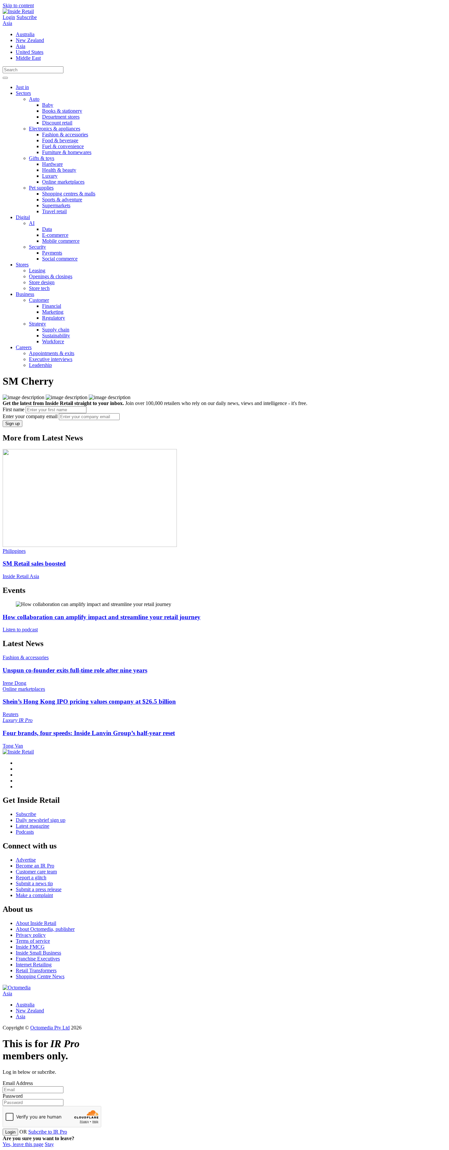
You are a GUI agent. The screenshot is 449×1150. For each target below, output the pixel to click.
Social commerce (60, 258)
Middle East (28, 58)
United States (29, 52)
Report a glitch (31, 877)
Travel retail (54, 211)
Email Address (18, 1083)
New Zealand (30, 40)
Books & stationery (62, 111)
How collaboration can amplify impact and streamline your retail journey (102, 617)
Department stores (61, 117)
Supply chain (55, 329)
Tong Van (13, 746)
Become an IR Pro (35, 865)
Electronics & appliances (54, 128)
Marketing (52, 312)
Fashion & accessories (65, 134)
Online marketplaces (63, 182)
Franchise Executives (38, 958)
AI (32, 223)
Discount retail (57, 122)
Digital (23, 217)
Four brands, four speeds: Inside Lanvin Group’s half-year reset (89, 733)
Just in (22, 87)
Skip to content (18, 5)
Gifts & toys (41, 158)
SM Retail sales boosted (34, 563)
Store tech (39, 288)
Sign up (12, 423)
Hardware (52, 164)
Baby (47, 105)
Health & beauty (59, 170)
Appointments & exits (51, 353)
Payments (52, 253)
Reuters (10, 714)
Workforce (53, 341)
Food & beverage (60, 140)
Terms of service (33, 941)
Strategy (37, 324)
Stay (49, 1144)
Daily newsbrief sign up (40, 820)
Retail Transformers (36, 970)
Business (25, 294)
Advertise (26, 860)
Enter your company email (30, 416)
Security (37, 247)
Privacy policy (31, 935)
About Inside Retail (36, 923)
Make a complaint (34, 895)
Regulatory (53, 318)
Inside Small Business (38, 953)
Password (13, 1096)
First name (13, 409)
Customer (39, 300)
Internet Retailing (34, 964)
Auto (34, 99)
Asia (7, 23)
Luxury (50, 176)
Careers (24, 347)
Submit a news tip (34, 883)
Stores (22, 264)
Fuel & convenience (63, 146)
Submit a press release (38, 889)
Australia (25, 34)
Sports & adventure (62, 199)
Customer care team (36, 871)
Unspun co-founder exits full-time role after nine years (75, 670)
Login (9, 17)
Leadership (40, 365)
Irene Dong (14, 683)
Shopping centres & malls (68, 193)
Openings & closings (50, 276)
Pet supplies (41, 188)
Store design (42, 282)
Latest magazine (32, 826)
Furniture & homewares (66, 152)
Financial (51, 306)
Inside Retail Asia (21, 576)
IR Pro (26, 720)
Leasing (37, 270)
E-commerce (55, 235)
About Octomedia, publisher (45, 929)
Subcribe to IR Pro (47, 1132)
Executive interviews (50, 359)
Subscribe (26, 17)
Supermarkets (56, 205)
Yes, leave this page (23, 1144)
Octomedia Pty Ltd (50, 1027)
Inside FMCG (30, 947)
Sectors (23, 93)
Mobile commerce (61, 241)
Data (47, 229)
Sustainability (56, 335)
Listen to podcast (20, 629)
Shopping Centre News (40, 976)
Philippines (14, 551)
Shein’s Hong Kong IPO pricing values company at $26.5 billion (89, 701)
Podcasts (25, 832)
